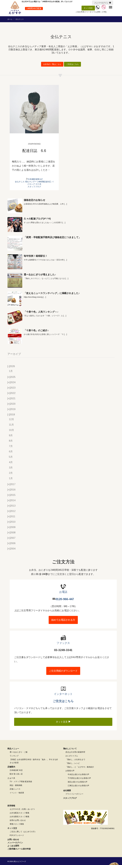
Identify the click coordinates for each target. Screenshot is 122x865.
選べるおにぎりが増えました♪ (40, 274)
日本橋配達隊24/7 (35, 179)
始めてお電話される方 (63, 620)
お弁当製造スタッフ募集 (19, 817)
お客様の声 (69, 771)
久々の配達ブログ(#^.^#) (37, 218)
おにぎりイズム (71, 756)
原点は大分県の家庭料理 (75, 752)
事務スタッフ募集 (17, 824)
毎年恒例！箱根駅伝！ (36, 256)
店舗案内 (11, 767)
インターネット (63, 693)
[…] (65, 204)
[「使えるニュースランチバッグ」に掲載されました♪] (14, 299)
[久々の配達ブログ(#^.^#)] (14, 224)
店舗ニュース (15, 789)
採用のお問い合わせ (18, 820)
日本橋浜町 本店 (16, 770)
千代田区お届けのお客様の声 (79, 778)
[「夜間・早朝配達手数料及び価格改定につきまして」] (14, 243)
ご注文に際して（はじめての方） (23, 832)
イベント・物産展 (17, 793)
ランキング (14, 756)
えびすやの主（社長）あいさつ (22, 809)
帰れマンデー (31, 182)
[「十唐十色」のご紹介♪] (14, 336)
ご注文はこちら (72, 64)
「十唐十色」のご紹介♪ (36, 330)
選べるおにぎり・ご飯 (19, 752)
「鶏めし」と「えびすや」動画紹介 (79, 767)
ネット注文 (88, 8)
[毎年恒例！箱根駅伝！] (14, 261)
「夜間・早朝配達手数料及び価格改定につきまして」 (52, 237)
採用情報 (11, 806)
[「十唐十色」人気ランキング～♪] (14, 317)
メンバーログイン (101, 3)
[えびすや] (14, 7)
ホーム (9, 19)
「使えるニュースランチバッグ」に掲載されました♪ (52, 293)
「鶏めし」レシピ (72, 763)
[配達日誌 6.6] (34, 109)
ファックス (63, 643)
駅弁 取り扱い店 (16, 774)
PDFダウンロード (17, 835)
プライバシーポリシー (74, 794)
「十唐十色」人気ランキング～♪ (41, 311)
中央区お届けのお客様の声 (78, 774)
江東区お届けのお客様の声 (78, 786)
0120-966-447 (64, 599)
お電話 (63, 591)
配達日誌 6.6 (34, 151)
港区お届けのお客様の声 (77, 782)
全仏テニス (20, 182)
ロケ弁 (38, 184)
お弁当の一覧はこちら (52, 64)
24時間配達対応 (44, 182)
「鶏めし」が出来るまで (75, 759)
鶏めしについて (70, 748)
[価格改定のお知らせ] (14, 205)
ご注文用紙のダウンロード (63, 671)
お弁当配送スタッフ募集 (19, 813)
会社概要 (67, 790)
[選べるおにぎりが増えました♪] (14, 280)
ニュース (11, 778)
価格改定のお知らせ (34, 200)
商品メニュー (13, 748)
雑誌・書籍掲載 (16, 785)
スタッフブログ (34, 186)
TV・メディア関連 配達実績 (21, 782)
